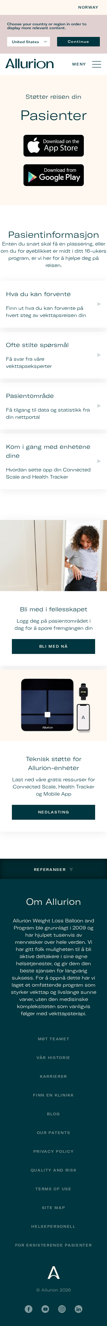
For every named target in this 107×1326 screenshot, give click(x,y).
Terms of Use (53, 1189)
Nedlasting (53, 812)
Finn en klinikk (53, 1095)
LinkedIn (78, 1309)
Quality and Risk (54, 1170)
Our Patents (53, 1132)
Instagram (62, 1309)
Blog (53, 1114)
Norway (88, 7)
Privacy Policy (53, 1151)
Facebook (28, 1309)
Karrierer (53, 1076)
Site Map (53, 1207)
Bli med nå (53, 646)
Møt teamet (54, 1039)
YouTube (45, 1309)
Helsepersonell (53, 1226)
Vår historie (53, 1057)
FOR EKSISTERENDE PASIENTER (53, 1245)
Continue (78, 41)
